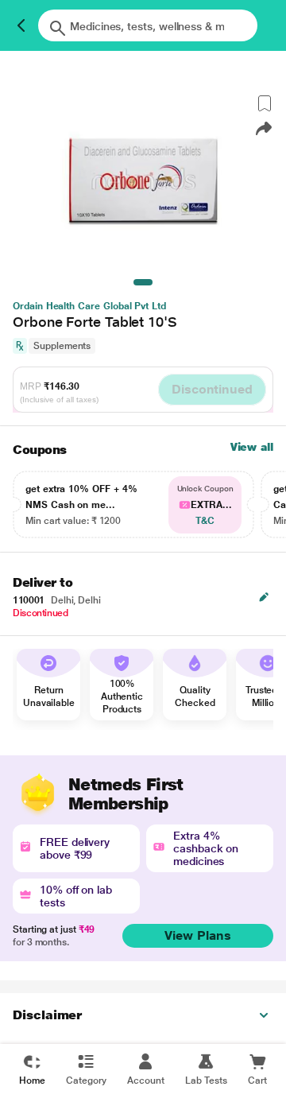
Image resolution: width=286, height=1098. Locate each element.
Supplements (62, 345)
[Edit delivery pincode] (263, 597)
